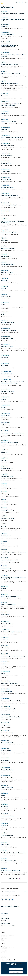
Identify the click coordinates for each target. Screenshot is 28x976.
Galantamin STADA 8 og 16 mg (8, 232)
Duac (2, 213)
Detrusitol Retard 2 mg (6, 155)
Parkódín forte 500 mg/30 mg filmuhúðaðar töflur (13, 852)
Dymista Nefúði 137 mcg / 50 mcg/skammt (11, 631)
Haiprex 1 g (4, 486)
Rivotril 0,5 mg (4, 502)
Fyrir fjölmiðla (4, 915)
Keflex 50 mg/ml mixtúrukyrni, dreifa (10, 596)
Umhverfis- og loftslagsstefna (8, 925)
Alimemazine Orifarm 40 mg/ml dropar (10, 870)
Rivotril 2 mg (4, 460)
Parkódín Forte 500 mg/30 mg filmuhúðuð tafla (12, 433)
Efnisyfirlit (25, 2)
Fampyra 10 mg (5, 113)
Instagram (6, 899)
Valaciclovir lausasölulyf (7, 733)
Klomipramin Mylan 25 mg (7, 391)
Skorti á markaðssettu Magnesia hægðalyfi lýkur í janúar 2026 (13, 55)
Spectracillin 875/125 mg (7, 742)
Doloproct (3, 526)
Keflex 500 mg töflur (6, 296)
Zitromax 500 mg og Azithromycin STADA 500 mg (13, 656)
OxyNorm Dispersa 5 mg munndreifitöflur (11, 700)
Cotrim (3, 314)
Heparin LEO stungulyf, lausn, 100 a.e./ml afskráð (13, 13)
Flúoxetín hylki (4, 280)
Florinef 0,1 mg (4, 357)
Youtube (12, 899)
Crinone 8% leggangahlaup (7, 264)
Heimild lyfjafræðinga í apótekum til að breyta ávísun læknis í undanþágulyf (12, 104)
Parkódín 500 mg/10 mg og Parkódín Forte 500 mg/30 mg (12, 20)
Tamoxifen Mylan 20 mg (7, 787)
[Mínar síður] (19, 2)
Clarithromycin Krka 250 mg (8, 248)
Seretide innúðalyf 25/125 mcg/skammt (10, 205)
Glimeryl (3, 673)
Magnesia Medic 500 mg (7, 623)
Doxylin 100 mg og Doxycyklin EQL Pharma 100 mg (13, 552)
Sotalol (3, 795)
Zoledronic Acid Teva (6, 179)
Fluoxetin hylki (4, 95)
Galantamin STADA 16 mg (7, 816)
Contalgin (3, 288)
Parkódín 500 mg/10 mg (7, 338)
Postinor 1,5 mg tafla (6, 750)
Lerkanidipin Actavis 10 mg (7, 373)
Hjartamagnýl (4, 640)
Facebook (2, 899)
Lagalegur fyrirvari (5, 923)
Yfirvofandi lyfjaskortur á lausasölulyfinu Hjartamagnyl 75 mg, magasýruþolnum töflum (9, 45)
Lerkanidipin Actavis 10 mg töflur (9, 860)
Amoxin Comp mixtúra (6, 691)
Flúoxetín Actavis (5, 415)
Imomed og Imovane (6, 535)
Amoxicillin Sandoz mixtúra (7, 145)
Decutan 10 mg (5, 26)
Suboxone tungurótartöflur (7, 34)
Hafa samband (4, 913)
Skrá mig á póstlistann (25, 892)
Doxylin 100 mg (5, 614)
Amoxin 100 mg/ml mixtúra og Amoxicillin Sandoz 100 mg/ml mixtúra (13, 578)
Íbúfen (2, 543)
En (16, 2)
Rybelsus (3, 399)
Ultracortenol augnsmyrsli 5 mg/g (9, 195)
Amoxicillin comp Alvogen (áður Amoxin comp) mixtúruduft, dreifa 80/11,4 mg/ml (12, 382)
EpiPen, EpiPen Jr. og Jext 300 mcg (9, 683)
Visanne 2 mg (4, 240)
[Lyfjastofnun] (5, 2)
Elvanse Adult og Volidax (7, 476)
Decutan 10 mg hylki (6, 163)
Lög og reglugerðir (5, 918)
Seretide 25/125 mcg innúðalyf (8, 121)
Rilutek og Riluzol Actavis (7, 187)
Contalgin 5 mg (5, 760)
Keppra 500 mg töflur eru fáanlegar (9, 64)
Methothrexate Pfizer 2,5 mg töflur (9, 442)
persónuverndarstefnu (11, 895)
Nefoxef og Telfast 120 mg (7, 510)
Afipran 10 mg (4, 365)
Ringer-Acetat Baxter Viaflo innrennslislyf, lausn (12, 137)
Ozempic (3, 407)
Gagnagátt (3, 920)
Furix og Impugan (5, 725)
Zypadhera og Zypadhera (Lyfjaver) (9, 83)
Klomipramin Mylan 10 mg (7, 518)
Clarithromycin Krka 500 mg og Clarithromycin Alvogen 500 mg (12, 222)
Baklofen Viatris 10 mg (6, 468)
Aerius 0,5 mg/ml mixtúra (7, 835)
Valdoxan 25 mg (5, 494)
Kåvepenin (3, 588)
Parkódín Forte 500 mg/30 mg (8, 330)
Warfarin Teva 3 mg (5, 425)
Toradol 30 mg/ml (5, 171)
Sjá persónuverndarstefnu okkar (13, 965)
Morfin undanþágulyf (6, 568)
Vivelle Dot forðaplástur (7, 272)
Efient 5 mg (4, 129)
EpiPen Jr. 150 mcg (5, 844)
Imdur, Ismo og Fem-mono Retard (9, 560)
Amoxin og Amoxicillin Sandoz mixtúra (10, 717)
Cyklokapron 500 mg (6, 256)
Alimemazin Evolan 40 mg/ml (8, 777)
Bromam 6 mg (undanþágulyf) (8, 604)
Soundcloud (9, 899)
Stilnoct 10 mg (4, 452)
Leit (22, 2)
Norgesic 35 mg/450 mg (7, 769)
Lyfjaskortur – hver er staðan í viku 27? (10, 73)
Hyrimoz (3, 304)
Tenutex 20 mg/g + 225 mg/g (8, 709)
